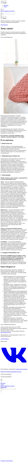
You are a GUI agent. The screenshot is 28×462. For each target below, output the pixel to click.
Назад (4, 2)
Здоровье (5, 24)
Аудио (5, 6)
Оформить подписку (9, 11)
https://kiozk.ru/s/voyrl (6, 332)
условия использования (21, 369)
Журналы (6, 5)
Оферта (2, 371)
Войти (2, 11)
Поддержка (7, 371)
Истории (19, 371)
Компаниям (14, 371)
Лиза (2, 24)
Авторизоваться (5, 338)
